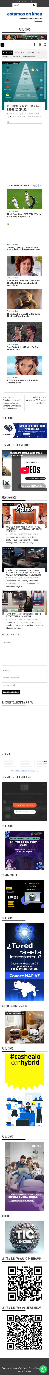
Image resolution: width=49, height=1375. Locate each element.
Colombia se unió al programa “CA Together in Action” (36, 400)
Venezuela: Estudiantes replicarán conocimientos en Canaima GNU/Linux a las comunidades (12, 403)
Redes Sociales (15, 63)
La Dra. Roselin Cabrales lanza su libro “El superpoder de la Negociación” (23, 615)
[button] (43, 1369)
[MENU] (2, 45)
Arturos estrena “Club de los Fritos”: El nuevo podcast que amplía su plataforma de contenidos (24, 528)
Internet (5, 63)
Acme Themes (24, 1371)
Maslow (25, 117)
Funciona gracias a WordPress (14, 1368)
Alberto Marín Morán (30, 114)
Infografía (16, 117)
